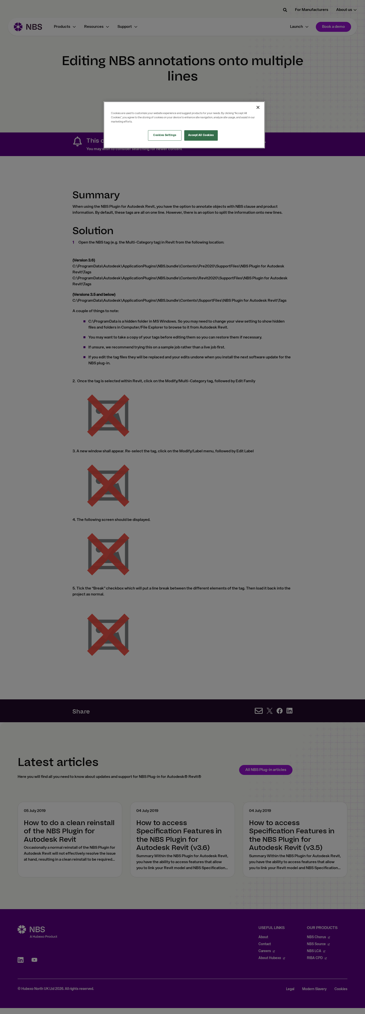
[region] (184, 124)
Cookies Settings (164, 135)
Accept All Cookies (201, 135)
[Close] (258, 107)
